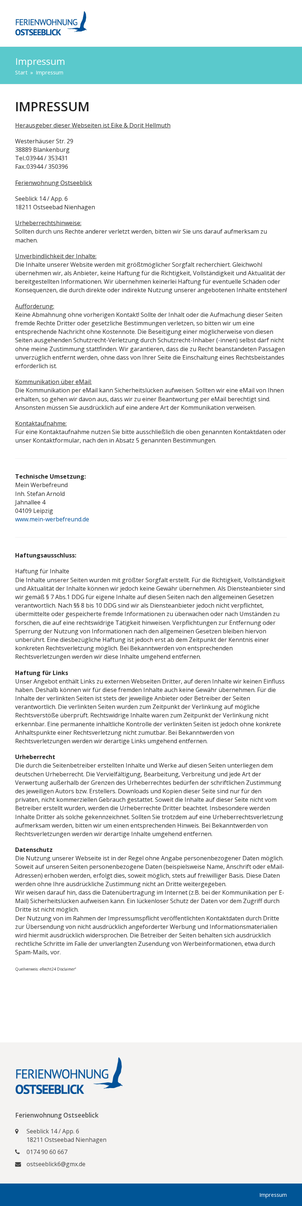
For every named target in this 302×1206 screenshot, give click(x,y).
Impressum (273, 1194)
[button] (283, 23)
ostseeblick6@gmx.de (56, 1164)
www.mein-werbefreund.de (52, 519)
